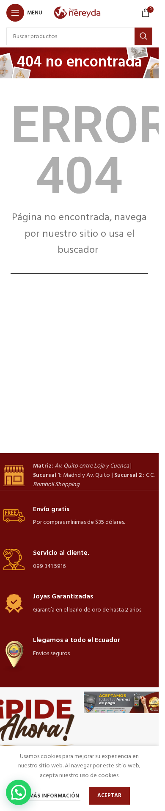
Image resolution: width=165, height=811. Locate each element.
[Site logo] (79, 13)
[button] (18, 792)
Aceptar (109, 795)
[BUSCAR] (143, 36)
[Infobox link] (79, 476)
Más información (54, 796)
